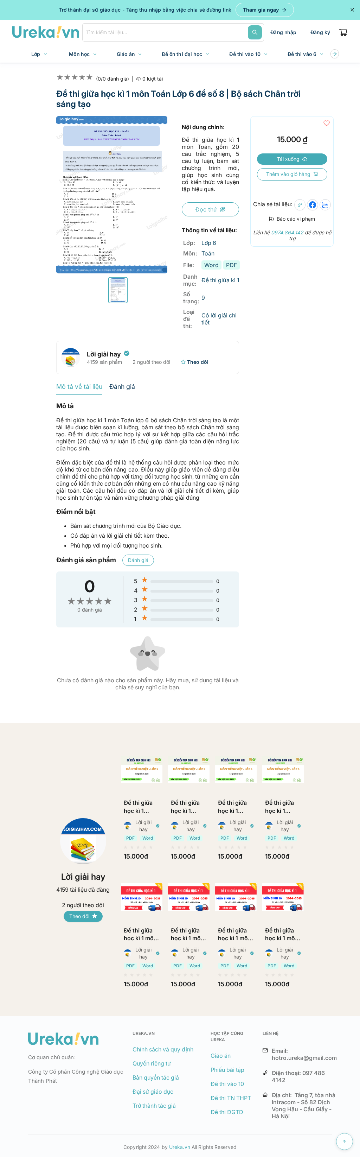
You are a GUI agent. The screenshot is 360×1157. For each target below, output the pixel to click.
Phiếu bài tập (227, 1069)
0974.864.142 (287, 232)
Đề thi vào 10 (227, 1083)
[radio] (125, 847)
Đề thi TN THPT (231, 1097)
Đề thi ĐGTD (227, 1111)
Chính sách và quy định (163, 1049)
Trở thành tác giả (154, 1105)
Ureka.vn (179, 1147)
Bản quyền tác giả (156, 1077)
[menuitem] (39, 54)
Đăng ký (320, 32)
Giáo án (221, 1055)
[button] (118, 290)
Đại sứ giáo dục (153, 1091)
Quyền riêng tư (152, 1063)
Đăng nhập (283, 32)
